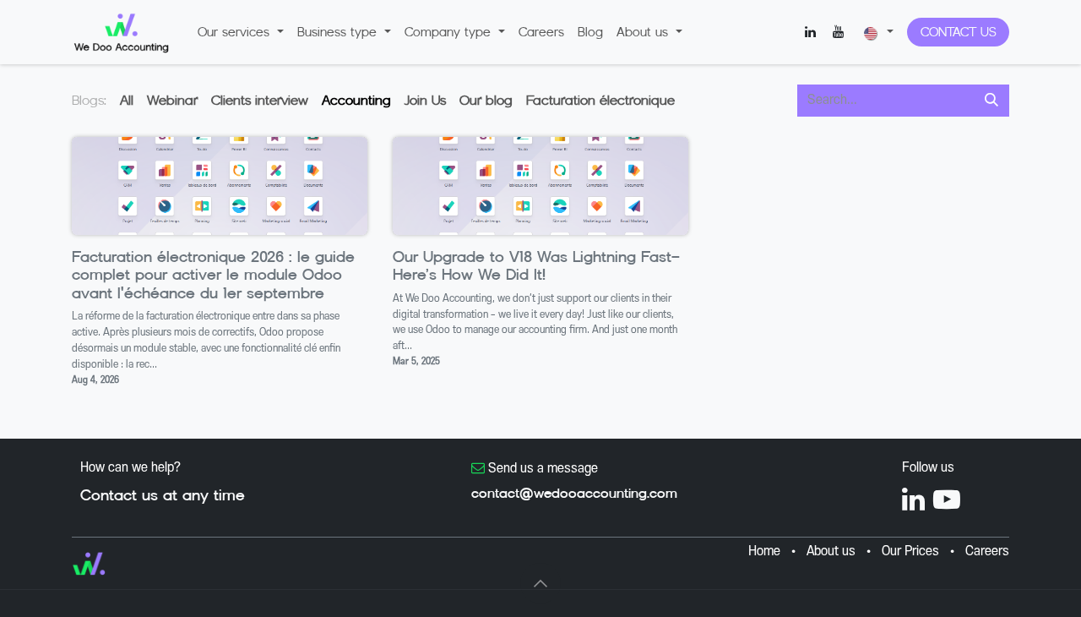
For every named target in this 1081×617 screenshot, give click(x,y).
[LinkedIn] (810, 32)
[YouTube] (837, 32)
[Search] (991, 101)
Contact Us (959, 32)
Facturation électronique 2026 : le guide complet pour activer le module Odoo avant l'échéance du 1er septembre (213, 275)
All (126, 100)
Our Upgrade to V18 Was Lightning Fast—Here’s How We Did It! (536, 266)
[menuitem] (241, 32)
